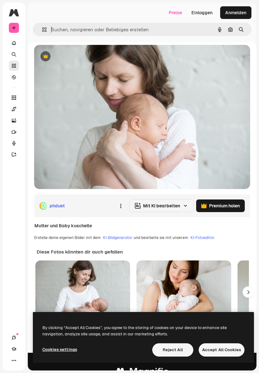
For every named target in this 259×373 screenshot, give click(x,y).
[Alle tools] (14, 98)
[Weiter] (248, 292)
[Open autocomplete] (42, 29)
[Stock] (14, 66)
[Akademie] (14, 349)
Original (74, 57)
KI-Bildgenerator (118, 237)
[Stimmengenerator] (14, 143)
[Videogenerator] (14, 132)
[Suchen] (14, 54)
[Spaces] (14, 109)
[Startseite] (14, 43)
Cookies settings (59, 349)
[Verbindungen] (14, 338)
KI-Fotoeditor (202, 237)
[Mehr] (14, 360)
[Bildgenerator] (14, 120)
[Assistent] (14, 155)
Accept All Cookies (221, 349)
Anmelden (235, 12)
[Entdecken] (14, 77)
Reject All (173, 349)
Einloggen (202, 12)
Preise (175, 12)
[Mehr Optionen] (120, 205)
